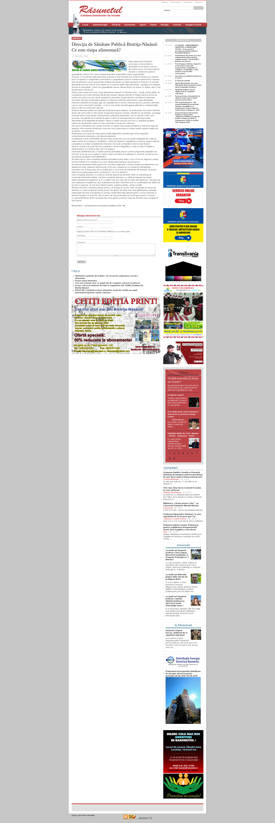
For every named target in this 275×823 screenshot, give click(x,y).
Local (85, 24)
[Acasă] (100, 11)
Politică (116, 24)
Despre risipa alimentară (86, 281)
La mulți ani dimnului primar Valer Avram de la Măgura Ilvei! (176, 587)
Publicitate (176, 2)
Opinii (153, 24)
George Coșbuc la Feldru (178, 446)
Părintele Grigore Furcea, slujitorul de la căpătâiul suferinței (185, 91)
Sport (143, 24)
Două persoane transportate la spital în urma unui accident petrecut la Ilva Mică (187, 98)
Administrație (100, 24)
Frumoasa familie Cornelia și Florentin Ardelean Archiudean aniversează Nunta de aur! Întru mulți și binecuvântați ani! (183, 484)
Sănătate (77, 38)
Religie (165, 24)
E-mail (80, 226)
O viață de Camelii (182, 80)
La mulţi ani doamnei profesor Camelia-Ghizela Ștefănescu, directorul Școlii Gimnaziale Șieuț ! (176, 611)
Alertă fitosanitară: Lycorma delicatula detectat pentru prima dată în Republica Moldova (188, 85)
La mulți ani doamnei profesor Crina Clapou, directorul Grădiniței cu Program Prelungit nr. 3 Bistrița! (177, 565)
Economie (130, 24)
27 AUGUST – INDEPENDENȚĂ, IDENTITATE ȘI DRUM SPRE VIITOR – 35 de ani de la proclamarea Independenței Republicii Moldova (187, 49)
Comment (81, 242)
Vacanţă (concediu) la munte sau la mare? (188, 77)
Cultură (177, 24)
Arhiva (165, 2)
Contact (199, 2)
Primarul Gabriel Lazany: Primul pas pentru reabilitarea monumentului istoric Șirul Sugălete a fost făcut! (181, 537)
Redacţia (188, 2)
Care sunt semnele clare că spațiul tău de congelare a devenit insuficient (107, 283)
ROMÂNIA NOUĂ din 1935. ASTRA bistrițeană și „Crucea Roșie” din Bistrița (183, 397)
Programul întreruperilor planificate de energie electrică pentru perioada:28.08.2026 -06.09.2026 (183, 683)
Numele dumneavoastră (87, 220)
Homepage (81, 235)
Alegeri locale (193, 24)
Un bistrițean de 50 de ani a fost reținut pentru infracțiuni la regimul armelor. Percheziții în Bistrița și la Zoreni (188, 58)
